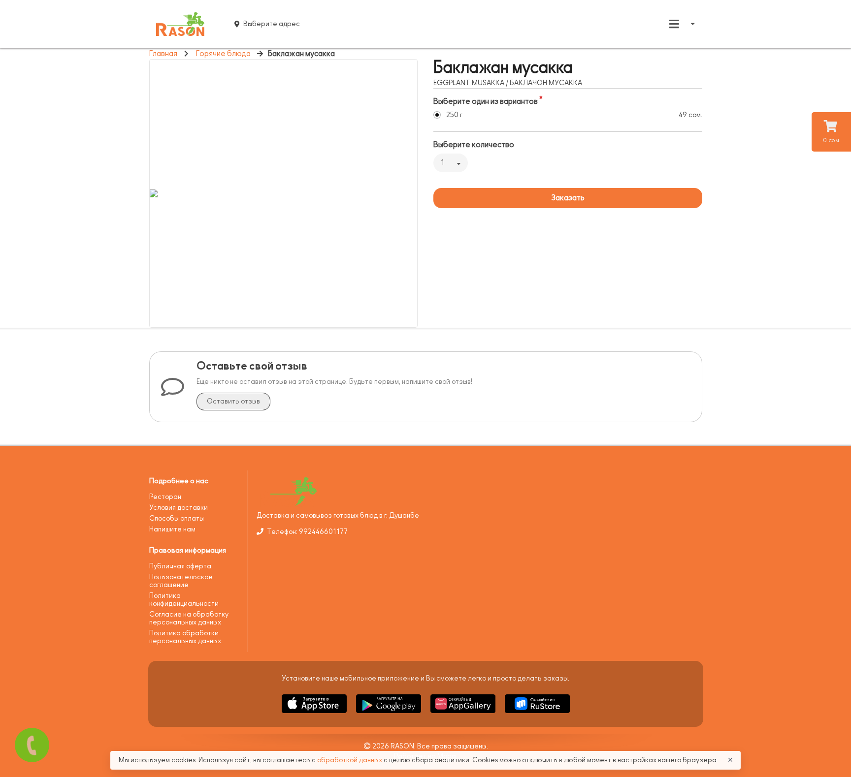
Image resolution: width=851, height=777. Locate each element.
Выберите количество (473, 144)
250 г (454, 115)
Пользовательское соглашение (181, 581)
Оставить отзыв (233, 401)
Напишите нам (172, 529)
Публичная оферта (180, 566)
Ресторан (165, 496)
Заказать (568, 197)
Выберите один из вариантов (485, 101)
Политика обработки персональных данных (185, 637)
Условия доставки (178, 507)
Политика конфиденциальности (184, 599)
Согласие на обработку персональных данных (189, 618)
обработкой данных (350, 760)
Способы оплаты (176, 518)
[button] (315, 714)
